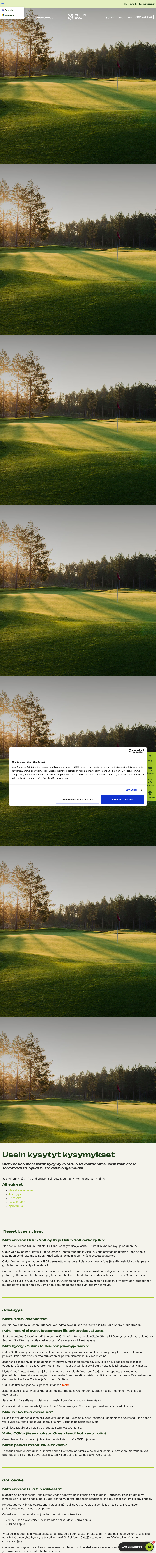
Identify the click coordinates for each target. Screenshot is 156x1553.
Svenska (9, 15)
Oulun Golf (124, 17)
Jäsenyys (14, 1194)
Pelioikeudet (16, 1202)
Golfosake (14, 1198)
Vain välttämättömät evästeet (77, 799)
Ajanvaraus (143, 16)
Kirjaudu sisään (147, 4)
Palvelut (26, 17)
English (9, 10)
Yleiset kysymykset (21, 1190)
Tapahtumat (43, 17)
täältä (65, 1385)
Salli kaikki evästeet (122, 799)
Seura (110, 17)
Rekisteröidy (130, 4)
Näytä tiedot (131, 789)
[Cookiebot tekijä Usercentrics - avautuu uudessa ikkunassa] (131, 751)
